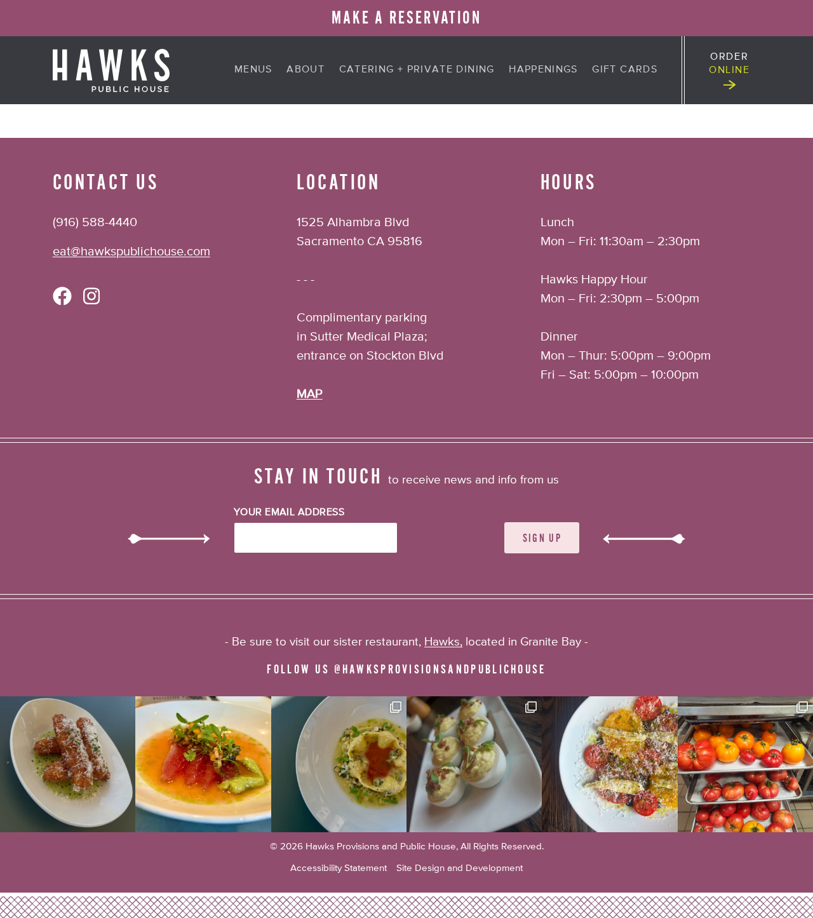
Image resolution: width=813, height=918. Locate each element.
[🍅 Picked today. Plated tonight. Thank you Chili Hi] (745, 764)
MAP (310, 394)
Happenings (543, 70)
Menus (253, 70)
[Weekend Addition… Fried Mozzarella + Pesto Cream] (67, 764)
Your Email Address (289, 513)
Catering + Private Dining (417, 70)
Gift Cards (624, 70)
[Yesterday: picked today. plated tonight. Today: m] (609, 764)
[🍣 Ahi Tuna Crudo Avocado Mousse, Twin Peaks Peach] (203, 764)
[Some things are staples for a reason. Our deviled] (474, 764)
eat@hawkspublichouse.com (131, 252)
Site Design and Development (459, 868)
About (305, 70)
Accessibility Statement (338, 868)
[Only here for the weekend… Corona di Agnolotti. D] (338, 764)
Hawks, (443, 642)
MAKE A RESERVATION (406, 18)
